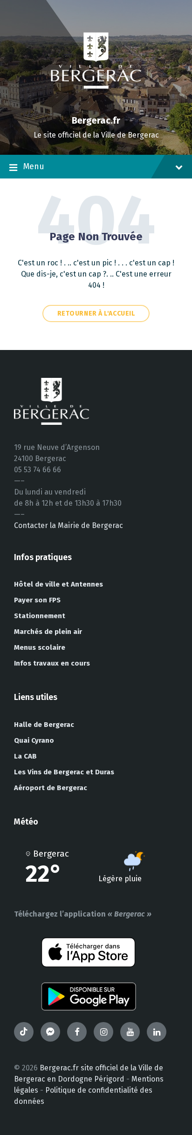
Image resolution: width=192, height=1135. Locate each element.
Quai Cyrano (34, 740)
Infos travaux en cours (52, 663)
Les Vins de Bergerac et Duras (64, 772)
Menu (33, 166)
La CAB (25, 756)
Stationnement (39, 616)
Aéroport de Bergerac (50, 788)
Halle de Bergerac (44, 724)
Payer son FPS (37, 600)
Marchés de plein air (48, 631)
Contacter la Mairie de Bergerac (68, 525)
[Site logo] (96, 104)
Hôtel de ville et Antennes (58, 584)
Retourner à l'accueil (96, 313)
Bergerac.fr (96, 120)
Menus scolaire (39, 647)
